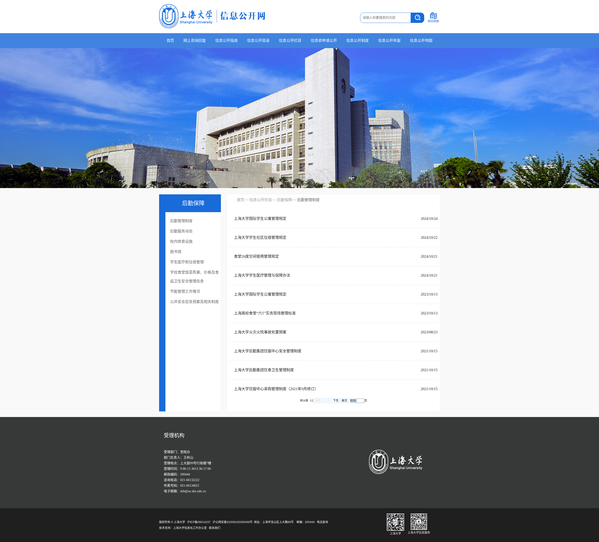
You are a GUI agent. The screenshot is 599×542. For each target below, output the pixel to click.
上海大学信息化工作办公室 (191, 528)
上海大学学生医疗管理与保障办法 (262, 275)
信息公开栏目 (290, 41)
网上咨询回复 (194, 41)
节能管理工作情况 (185, 291)
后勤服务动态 (181, 231)
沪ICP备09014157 (199, 522)
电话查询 (322, 522)
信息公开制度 (357, 41)
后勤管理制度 (181, 221)
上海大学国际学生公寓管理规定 (260, 219)
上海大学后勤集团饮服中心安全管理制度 (267, 351)
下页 (336, 400)
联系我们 (215, 528)
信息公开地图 (421, 41)
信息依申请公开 (324, 41)
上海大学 (179, 522)
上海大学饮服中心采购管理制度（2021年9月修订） (276, 389)
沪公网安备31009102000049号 (232, 522)
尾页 (344, 400)
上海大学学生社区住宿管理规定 (260, 237)
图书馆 (175, 252)
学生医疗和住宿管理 (187, 262)
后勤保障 (284, 200)
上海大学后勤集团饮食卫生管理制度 (264, 370)
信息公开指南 (226, 41)
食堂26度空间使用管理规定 (256, 256)
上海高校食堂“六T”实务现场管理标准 (265, 313)
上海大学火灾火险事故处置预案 (260, 332)
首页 (170, 41)
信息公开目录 (258, 41)
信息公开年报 (389, 41)
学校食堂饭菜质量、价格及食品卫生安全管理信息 (194, 276)
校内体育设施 (181, 241)
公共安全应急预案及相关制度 (194, 302)
